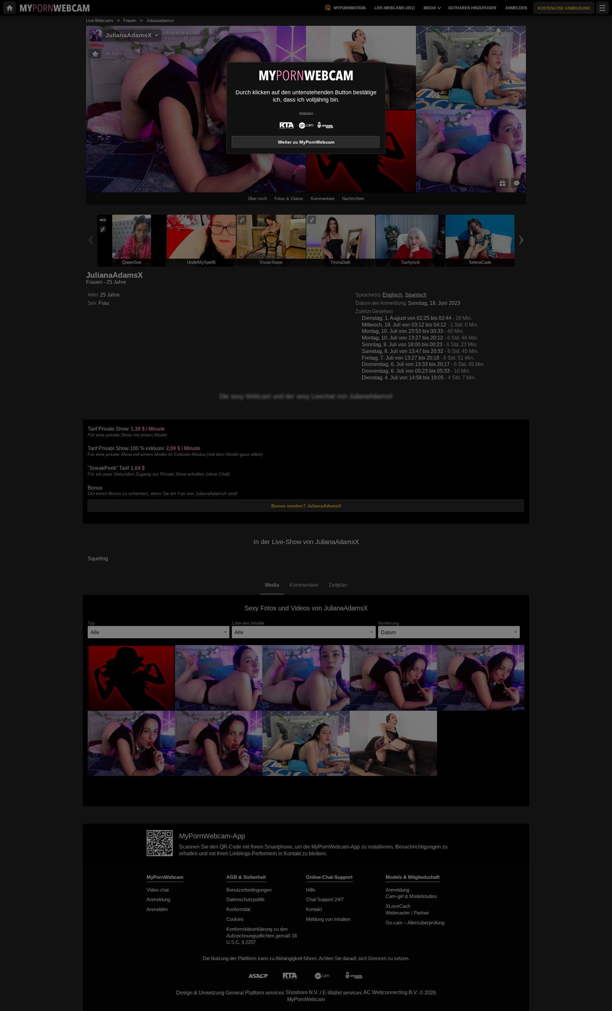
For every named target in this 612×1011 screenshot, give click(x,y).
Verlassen (306, 113)
